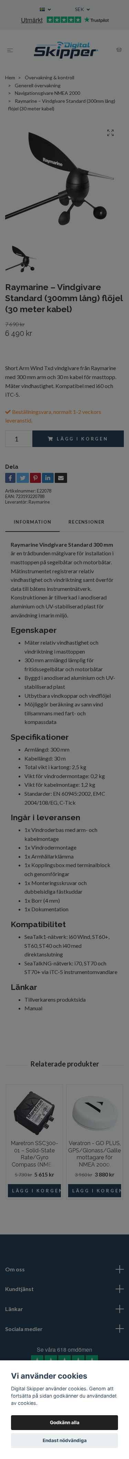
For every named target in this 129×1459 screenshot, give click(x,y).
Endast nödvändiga (65, 1440)
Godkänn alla (64, 1422)
